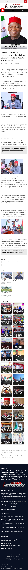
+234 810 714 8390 (21, 501)
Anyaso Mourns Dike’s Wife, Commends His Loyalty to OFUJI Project (13, 524)
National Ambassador (7, 548)
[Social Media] (25, 1)
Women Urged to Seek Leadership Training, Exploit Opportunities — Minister (12, 520)
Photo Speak (8, 558)
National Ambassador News (7, 566)
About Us (13, 554)
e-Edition (18, 556)
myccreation (7, 568)
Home (6, 554)
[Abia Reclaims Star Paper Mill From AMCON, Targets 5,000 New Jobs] (6, 275)
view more (23, 479)
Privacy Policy (10, 556)
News (15, 558)
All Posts (21, 558)
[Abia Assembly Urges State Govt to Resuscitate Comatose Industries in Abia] (6, 289)
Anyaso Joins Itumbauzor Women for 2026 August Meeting (12, 528)
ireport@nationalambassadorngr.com (11, 545)
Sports (9, 559)
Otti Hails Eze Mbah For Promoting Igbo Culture (12, 516)
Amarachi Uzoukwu (6, 63)
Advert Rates (17, 559)
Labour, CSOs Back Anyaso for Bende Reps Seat (12, 531)
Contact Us (20, 554)
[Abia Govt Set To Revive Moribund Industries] (18, 275)
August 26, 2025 (16, 63)
